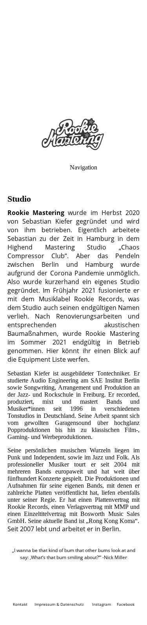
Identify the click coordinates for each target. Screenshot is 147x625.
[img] (73, 55)
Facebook (125, 604)
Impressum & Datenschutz (59, 604)
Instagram (101, 604)
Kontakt (20, 604)
